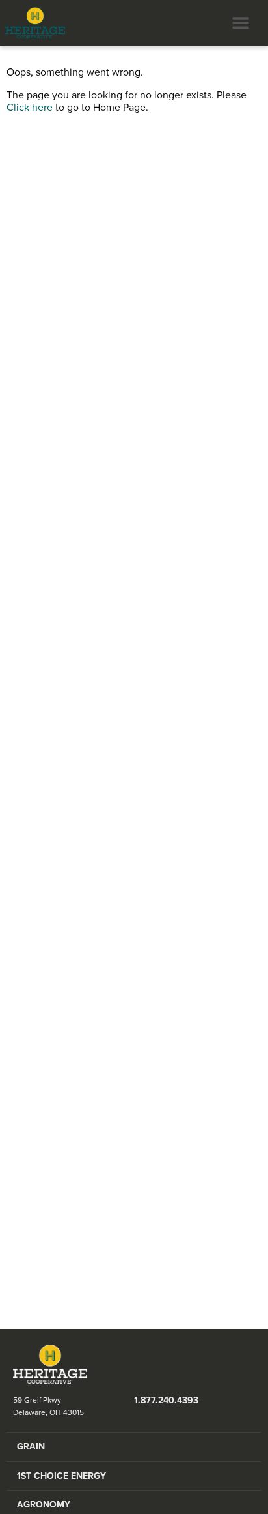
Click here (30, 107)
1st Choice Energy (61, 1475)
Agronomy (43, 1504)
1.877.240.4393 (166, 1400)
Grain (31, 1446)
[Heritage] (32, 23)
